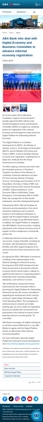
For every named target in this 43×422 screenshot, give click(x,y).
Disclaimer (6, 406)
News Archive (9, 368)
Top (39, 382)
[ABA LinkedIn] (23, 398)
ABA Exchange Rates (12, 372)
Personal (6, 12)
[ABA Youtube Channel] (29, 398)
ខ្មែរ (36, 4)
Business (21, 12)
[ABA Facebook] (4, 398)
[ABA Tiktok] (11, 398)
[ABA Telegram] (35, 398)
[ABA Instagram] (17, 398)
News (11, 33)
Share (33, 382)
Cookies (29, 406)
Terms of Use (18, 406)
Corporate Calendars (12, 376)
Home (4, 33)
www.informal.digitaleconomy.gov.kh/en (23, 344)
